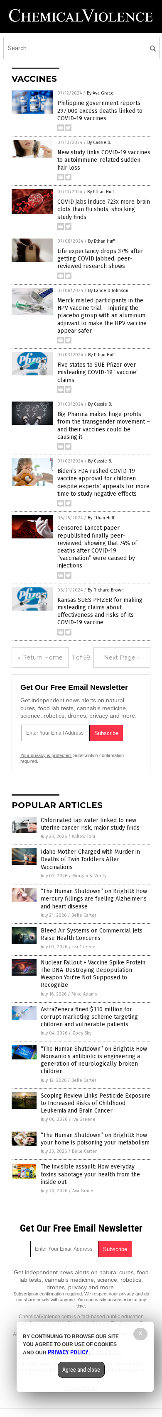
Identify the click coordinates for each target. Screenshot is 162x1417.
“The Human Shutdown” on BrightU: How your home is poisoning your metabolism (95, 1139)
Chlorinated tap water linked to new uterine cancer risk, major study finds (90, 824)
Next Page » (122, 657)
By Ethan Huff (100, 192)
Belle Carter (83, 915)
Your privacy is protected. (46, 755)
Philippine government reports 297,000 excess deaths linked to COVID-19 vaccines (99, 111)
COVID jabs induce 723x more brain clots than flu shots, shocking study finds (103, 209)
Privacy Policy (68, 1352)
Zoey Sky (81, 1033)
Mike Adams (84, 994)
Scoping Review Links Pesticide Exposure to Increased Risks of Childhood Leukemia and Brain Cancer (95, 1103)
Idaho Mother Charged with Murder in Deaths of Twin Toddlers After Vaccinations (90, 859)
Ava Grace (82, 1190)
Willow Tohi (83, 836)
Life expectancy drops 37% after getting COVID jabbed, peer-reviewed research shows (100, 259)
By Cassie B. (99, 142)
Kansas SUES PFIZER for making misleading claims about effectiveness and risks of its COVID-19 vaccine (99, 611)
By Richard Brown (106, 590)
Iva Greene (84, 947)
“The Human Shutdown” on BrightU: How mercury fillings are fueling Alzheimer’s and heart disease (94, 899)
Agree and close (81, 1369)
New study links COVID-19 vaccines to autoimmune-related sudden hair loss (103, 160)
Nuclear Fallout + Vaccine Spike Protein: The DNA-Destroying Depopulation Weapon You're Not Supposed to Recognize (94, 974)
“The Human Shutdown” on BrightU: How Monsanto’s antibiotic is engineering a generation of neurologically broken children (94, 1060)
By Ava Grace (100, 93)
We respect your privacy (109, 1293)
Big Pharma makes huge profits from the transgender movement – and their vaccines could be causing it (103, 426)
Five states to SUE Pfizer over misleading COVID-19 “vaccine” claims (98, 372)
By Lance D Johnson (108, 290)
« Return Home (40, 657)
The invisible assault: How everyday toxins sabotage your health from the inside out (90, 1174)
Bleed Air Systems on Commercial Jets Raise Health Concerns (91, 934)
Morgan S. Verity (89, 876)
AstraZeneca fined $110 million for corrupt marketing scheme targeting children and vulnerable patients (89, 1017)
